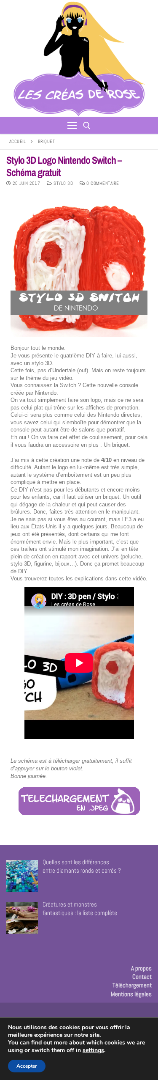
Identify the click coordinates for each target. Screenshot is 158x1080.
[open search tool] (87, 125)
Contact (142, 977)
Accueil (17, 141)
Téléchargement (132, 985)
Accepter (26, 1066)
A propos (141, 968)
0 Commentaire (102, 183)
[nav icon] (72, 125)
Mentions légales (131, 994)
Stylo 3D (62, 183)
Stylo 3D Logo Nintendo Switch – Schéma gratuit (64, 166)
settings (93, 1050)
